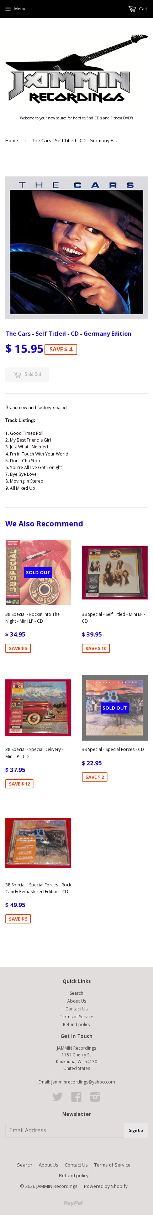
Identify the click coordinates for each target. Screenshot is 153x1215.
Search (76, 993)
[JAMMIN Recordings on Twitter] (57, 1099)
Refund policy (76, 1024)
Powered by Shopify (106, 1186)
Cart (143, 9)
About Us (76, 1001)
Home (11, 140)
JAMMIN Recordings (57, 1186)
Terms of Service (76, 1017)
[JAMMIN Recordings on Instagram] (95, 1099)
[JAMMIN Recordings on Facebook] (76, 1099)
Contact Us (76, 1009)
